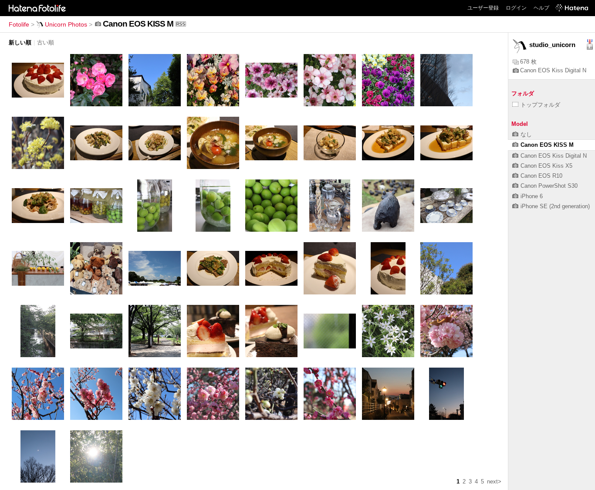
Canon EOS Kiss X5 (546, 165)
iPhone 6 (532, 196)
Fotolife (19, 24)
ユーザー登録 (483, 8)
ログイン (516, 8)
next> (494, 481)
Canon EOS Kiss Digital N (553, 70)
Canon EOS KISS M (547, 145)
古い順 (45, 42)
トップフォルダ (540, 104)
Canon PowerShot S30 (549, 185)
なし (526, 134)
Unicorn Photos (66, 24)
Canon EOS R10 (541, 175)
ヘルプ (541, 8)
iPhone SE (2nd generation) (555, 206)
